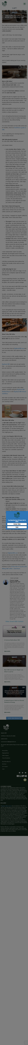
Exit (17, 527)
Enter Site (17, 524)
